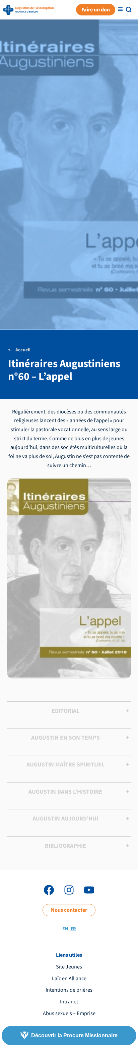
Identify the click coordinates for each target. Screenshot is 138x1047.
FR (73, 929)
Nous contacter (69, 910)
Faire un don (95, 9)
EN (65, 929)
